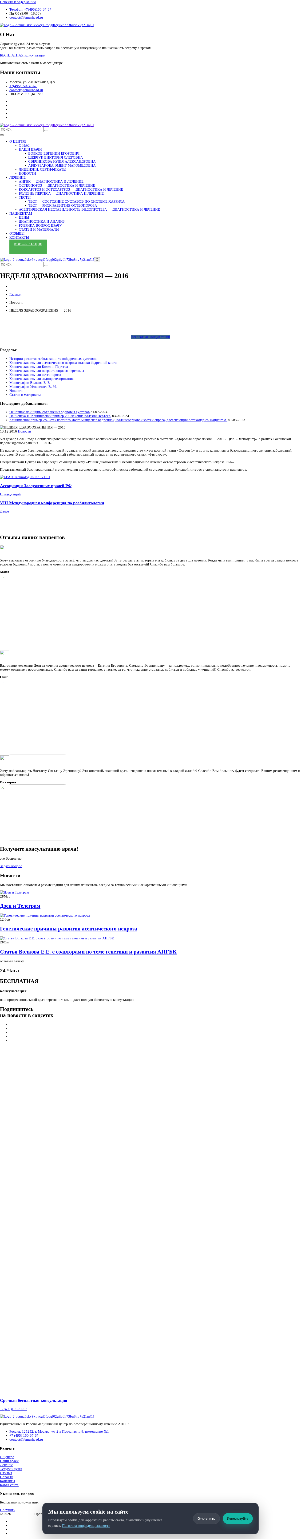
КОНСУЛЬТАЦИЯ (28, 244)
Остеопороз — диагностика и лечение (57, 185)
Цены (24, 217)
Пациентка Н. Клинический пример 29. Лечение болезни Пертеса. (60, 416)
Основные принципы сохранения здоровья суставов (49, 412)
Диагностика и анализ (42, 221)
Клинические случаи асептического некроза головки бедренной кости (63, 363)
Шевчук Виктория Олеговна (55, 157)
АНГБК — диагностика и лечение (51, 181)
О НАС (24, 145)
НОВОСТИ (27, 173)
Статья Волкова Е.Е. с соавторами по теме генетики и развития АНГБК (88, 952)
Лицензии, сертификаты (42, 169)
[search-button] (46, 130)
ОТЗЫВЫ (16, 233)
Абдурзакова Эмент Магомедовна (62, 165)
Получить (7, 1510)
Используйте (238, 1518)
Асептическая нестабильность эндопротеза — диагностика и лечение (89, 209)
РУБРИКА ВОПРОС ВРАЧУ (40, 225)
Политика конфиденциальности (86, 1525)
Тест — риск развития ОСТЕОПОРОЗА (62, 205)
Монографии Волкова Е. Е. (30, 383)
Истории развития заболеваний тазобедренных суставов (52, 359)
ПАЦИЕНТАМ (20, 213)
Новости (16, 391)
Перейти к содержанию (18, 2)
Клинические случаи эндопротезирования (41, 379)
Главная (15, 294)
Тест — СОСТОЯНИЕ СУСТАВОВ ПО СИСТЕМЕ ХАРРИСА (76, 201)
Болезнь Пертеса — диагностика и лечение (61, 193)
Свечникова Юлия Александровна (62, 161)
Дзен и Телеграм (20, 906)
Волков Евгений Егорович (53, 153)
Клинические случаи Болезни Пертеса (38, 367)
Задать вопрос (11, 866)
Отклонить (206, 1518)
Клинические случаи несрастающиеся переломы (46, 371)
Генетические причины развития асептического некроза (68, 929)
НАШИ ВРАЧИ (30, 149)
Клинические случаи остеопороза (35, 375)
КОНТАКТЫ (19, 237)
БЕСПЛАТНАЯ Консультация (22, 55)
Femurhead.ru (22, 1514)
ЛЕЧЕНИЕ (17, 177)
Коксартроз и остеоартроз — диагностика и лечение (71, 189)
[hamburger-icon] (2, 135)
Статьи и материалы (39, 229)
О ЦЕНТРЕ (17, 141)
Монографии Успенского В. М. (33, 387)
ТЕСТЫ (25, 197)
